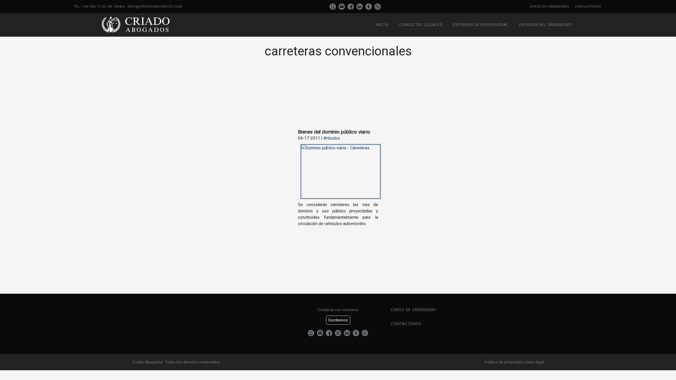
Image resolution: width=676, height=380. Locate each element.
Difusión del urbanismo (545, 24)
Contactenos (588, 6)
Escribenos (338, 320)
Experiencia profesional (481, 24)
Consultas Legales (420, 24)
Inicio (382, 24)
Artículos (331, 138)
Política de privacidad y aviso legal (514, 362)
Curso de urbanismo (549, 6)
